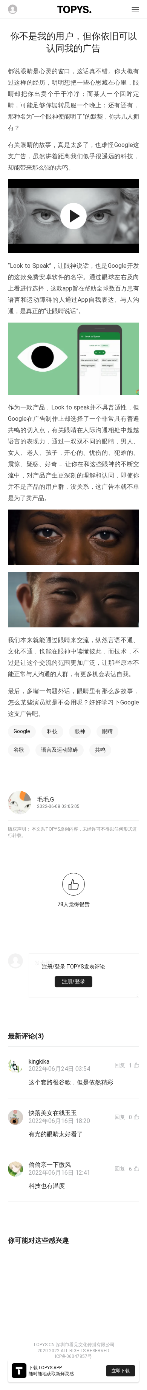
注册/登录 (73, 981)
